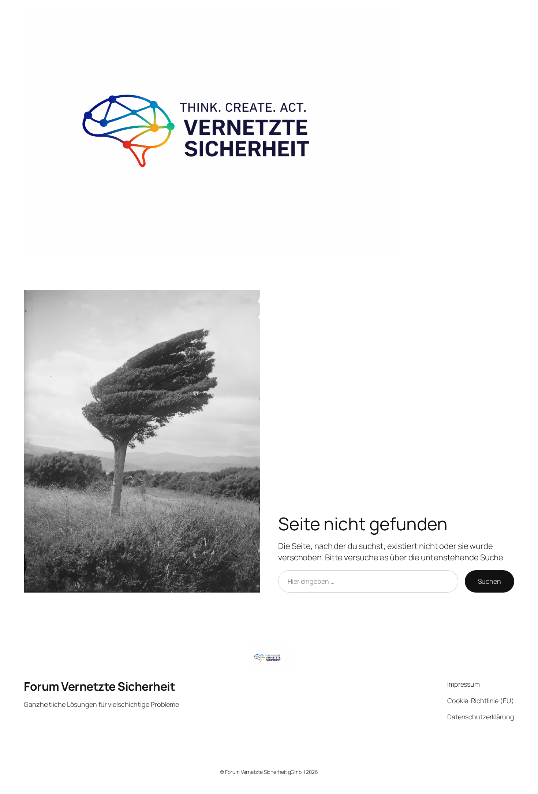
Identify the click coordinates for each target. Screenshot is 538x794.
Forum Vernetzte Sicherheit (99, 686)
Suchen (489, 581)
